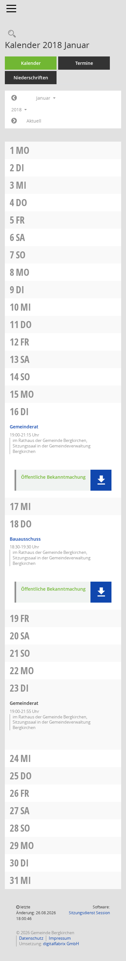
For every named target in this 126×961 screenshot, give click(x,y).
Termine (84, 63)
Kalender (31, 63)
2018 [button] (17, 109)
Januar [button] (44, 98)
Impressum (60, 938)
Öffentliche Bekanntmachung (53, 477)
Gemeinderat (24, 427)
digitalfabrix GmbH (61, 943)
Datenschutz (31, 938)
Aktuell (33, 121)
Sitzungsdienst (89, 913)
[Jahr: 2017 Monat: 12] (14, 98)
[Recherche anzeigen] (10, 34)
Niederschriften (31, 78)
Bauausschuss (25, 539)
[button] (100, 480)
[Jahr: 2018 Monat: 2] (14, 121)
